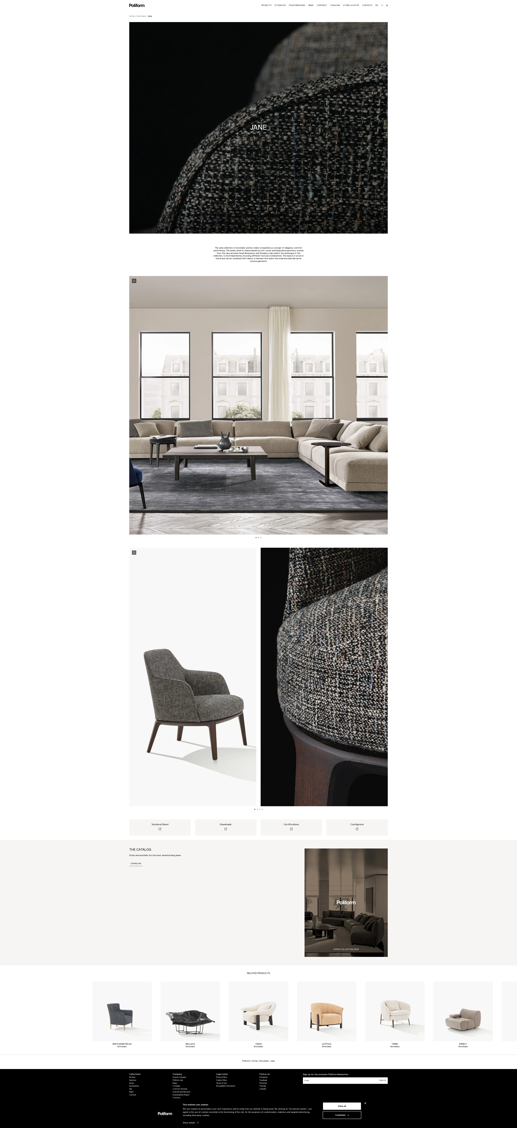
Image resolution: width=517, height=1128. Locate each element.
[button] (148, 986)
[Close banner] (365, 1103)
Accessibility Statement (225, 1086)
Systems (132, 1080)
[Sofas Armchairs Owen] (258, 1011)
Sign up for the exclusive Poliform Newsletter (325, 1074)
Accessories (134, 1086)
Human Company (179, 1077)
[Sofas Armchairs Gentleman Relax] (122, 1011)
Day (130, 1089)
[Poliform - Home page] (137, 5)
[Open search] (387, 5)
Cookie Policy (221, 1080)
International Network (181, 1092)
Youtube (262, 1086)
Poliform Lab (178, 1080)
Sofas (131, 1083)
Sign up (382, 1080)
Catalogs (176, 1086)
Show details (189, 1123)
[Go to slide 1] (254, 809)
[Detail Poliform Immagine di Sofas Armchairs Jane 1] (134, 281)
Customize (340, 1115)
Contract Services (180, 1089)
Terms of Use (221, 1083)
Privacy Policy (221, 1077)
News (175, 1083)
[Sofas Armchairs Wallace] (190, 1011)
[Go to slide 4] (262, 809)
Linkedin (262, 1089)
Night (131, 1092)
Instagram (263, 1077)
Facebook (263, 1080)
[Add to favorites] (382, 5)
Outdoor (132, 1095)
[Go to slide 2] (258, 537)
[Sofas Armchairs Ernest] (463, 1011)
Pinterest (263, 1083)
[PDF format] (346, 902)
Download (136, 863)
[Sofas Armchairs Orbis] (395, 1011)
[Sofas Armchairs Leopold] (327, 1011)
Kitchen (132, 1077)
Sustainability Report (181, 1095)
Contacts (176, 1098)
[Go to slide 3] (259, 809)
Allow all (342, 1106)
